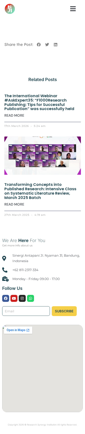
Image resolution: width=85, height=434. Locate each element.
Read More (14, 115)
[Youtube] (13, 298)
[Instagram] (22, 298)
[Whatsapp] (30, 298)
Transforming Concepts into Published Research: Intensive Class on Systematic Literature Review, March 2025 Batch (40, 191)
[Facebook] (5, 298)
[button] (73, 9)
